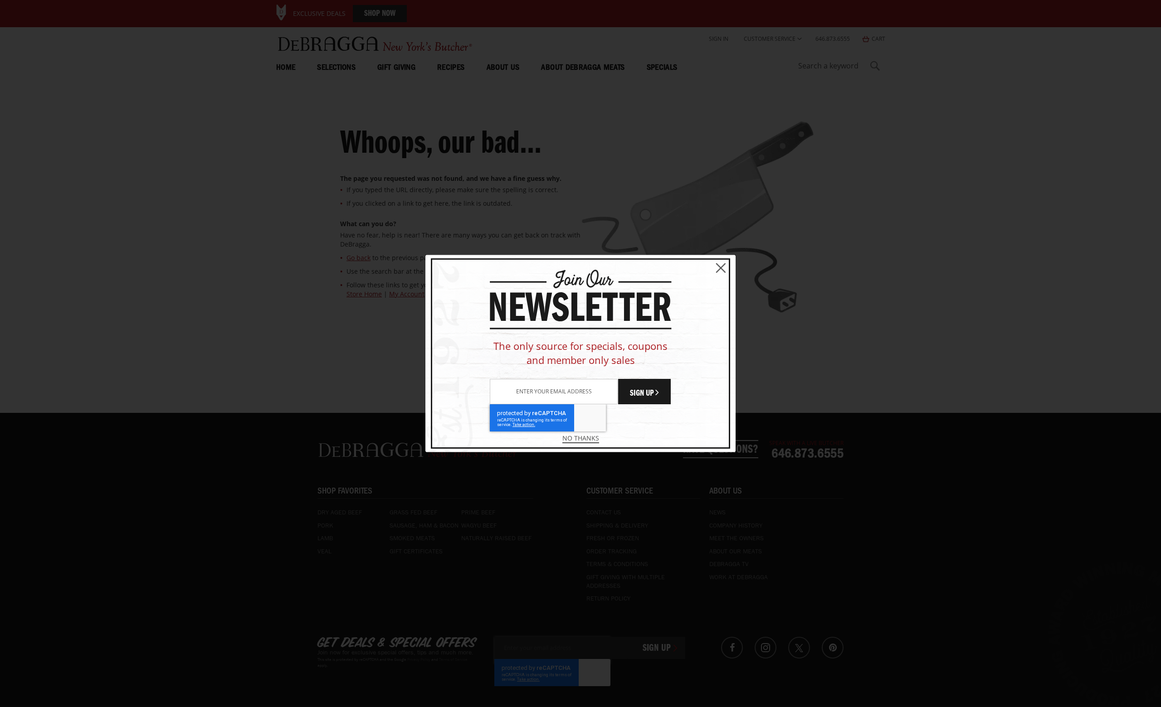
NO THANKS (580, 438)
